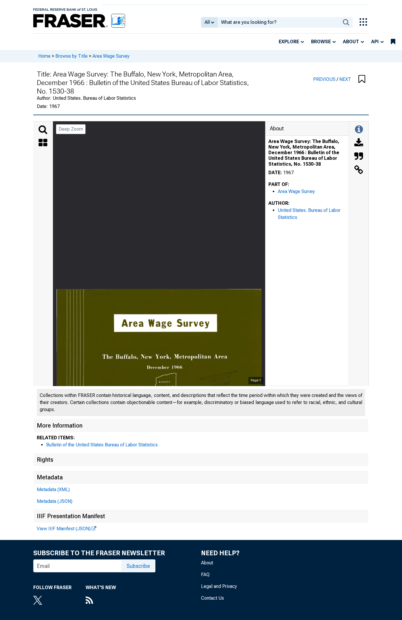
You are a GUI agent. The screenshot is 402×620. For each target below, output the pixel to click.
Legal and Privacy (219, 586)
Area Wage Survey (110, 56)
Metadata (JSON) (54, 501)
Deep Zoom (71, 129)
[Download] (359, 143)
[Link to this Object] (359, 170)
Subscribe (138, 566)
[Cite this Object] (359, 157)
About (351, 41)
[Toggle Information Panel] (359, 129)
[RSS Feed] (101, 601)
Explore (289, 41)
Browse (321, 41)
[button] (361, 79)
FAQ (205, 574)
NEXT (345, 79)
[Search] (43, 129)
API (375, 41)
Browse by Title (71, 56)
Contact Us (212, 598)
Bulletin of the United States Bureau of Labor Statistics (102, 445)
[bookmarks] (393, 41)
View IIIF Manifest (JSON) (64, 528)
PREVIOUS (325, 79)
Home (44, 56)
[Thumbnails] (43, 143)
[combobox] (278, 22)
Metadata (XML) (53, 489)
